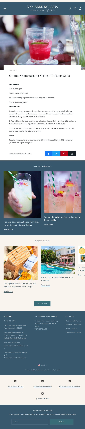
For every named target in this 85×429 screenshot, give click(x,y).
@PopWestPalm (42, 399)
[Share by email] (72, 153)
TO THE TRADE (41, 329)
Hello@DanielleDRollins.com (15, 338)
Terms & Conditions (73, 325)
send (61, 422)
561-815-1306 (10, 321)
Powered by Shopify (54, 370)
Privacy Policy (71, 328)
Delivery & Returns (73, 321)
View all (42, 304)
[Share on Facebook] (48, 153)
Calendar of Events (73, 332)
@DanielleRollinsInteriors (69, 386)
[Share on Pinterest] (64, 153)
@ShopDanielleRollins (42, 386)
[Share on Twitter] (56, 153)
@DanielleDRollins (15, 386)
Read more (8, 229)
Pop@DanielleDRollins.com (15, 358)
